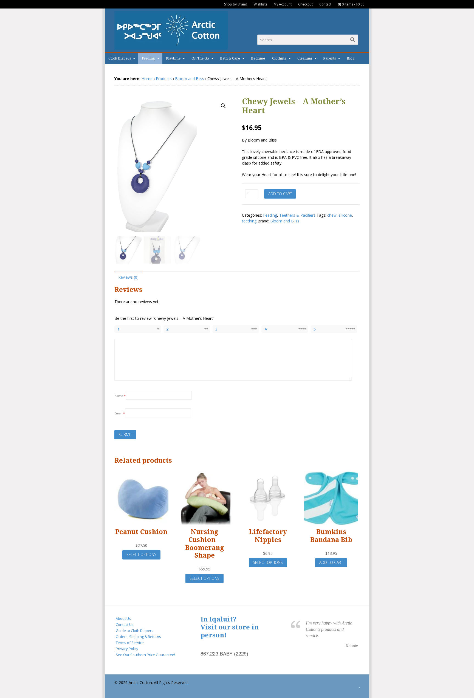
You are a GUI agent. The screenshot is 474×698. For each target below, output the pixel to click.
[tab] (128, 277)
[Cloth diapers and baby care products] (171, 46)
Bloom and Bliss (189, 78)
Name (120, 396)
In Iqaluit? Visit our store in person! (230, 627)
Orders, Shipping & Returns (138, 636)
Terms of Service (130, 642)
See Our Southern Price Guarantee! (145, 654)
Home (147, 78)
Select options (141, 554)
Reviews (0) (128, 277)
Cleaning (304, 58)
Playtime (173, 58)
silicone (345, 215)
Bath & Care (230, 58)
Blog (351, 58)
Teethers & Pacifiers (297, 215)
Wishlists (260, 4)
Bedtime (258, 58)
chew (332, 215)
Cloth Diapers (119, 58)
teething (249, 221)
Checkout (305, 4)
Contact (325, 4)
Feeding (148, 58)
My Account (283, 4)
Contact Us (125, 624)
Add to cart (280, 193)
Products (164, 78)
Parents (329, 58)
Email (119, 413)
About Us (123, 618)
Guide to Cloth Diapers (134, 630)
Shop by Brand (235, 4)
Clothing (279, 58)
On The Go (200, 58)
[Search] (352, 39)
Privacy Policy (127, 648)
